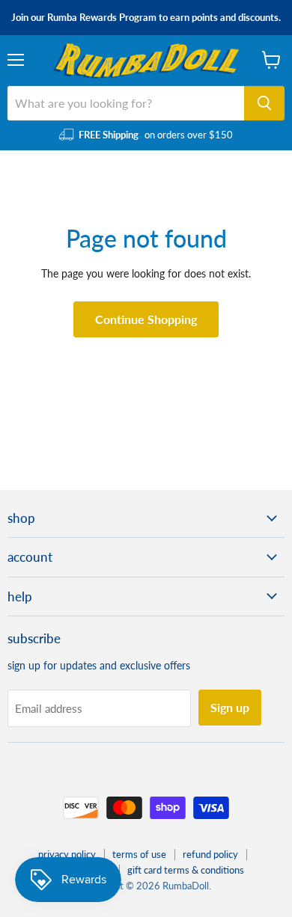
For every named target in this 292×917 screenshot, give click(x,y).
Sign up (229, 707)
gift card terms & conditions (185, 870)
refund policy (210, 854)
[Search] (264, 103)
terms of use (139, 854)
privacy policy (67, 854)
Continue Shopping (146, 319)
